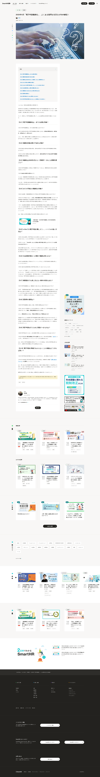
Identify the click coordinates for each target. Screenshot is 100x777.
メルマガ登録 (92, 3)
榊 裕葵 (19, 17)
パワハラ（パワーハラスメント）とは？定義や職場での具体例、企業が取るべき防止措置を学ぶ (76, 478)
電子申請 (23, 382)
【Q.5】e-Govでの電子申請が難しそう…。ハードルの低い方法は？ (32, 85)
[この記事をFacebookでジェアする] (12, 31)
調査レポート (49, 628)
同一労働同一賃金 (73, 451)
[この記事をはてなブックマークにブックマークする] (12, 37)
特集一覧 (33, 707)
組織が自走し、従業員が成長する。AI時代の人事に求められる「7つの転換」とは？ (77, 356)
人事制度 (77, 331)
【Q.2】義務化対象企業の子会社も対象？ (27, 76)
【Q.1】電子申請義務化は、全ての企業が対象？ (28, 74)
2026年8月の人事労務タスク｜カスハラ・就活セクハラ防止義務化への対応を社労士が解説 (76, 444)
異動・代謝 (35, 697)
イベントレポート (71, 695)
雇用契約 (76, 329)
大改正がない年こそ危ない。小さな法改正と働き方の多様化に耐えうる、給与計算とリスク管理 (27, 478)
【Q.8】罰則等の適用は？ (24, 93)
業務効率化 (24, 485)
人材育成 (73, 325)
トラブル (68, 464)
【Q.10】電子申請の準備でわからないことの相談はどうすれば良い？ (32, 99)
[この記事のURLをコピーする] (12, 40)
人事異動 (66, 331)
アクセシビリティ (42, 771)
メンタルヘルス (72, 327)
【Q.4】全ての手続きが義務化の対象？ (27, 82)
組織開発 (35, 690)
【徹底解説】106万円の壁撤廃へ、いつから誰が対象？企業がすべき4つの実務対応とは (28, 444)
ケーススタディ (33, 3)
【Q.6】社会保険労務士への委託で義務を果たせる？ (29, 87)
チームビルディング (68, 325)
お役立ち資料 (84, 3)
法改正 (20, 382)
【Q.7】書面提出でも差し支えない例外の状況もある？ (30, 90)
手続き (43, 464)
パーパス (71, 333)
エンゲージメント (71, 331)
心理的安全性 (67, 327)
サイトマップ (48, 771)
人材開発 (35, 691)
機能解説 (70, 688)
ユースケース (71, 690)
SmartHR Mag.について (43, 3)
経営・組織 (21, 3)
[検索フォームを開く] (97, 3)
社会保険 (71, 329)
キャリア (52, 690)
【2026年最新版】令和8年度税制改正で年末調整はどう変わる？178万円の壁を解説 (52, 478)
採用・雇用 (35, 695)
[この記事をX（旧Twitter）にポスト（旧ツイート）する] (12, 33)
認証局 (54, 336)
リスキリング (67, 333)
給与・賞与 (27, 483)
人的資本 (78, 327)
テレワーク (54, 628)
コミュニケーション (74, 359)
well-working (53, 691)
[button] (15, 577)
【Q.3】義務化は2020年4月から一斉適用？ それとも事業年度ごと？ (32, 79)
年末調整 (70, 323)
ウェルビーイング (75, 323)
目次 (21, 69)
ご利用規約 (29, 771)
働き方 (27, 3)
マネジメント (67, 329)
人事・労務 (15, 3)
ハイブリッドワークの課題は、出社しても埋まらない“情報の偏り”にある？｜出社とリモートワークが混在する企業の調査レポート (52, 623)
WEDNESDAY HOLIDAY (80, 325)
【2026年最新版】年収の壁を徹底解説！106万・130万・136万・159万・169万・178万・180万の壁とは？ (77, 347)
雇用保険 (80, 329)
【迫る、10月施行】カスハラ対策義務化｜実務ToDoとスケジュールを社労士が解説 (52, 444)
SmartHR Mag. (18, 672)
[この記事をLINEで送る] (12, 35)
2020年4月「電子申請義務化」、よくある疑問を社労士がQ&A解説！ (41, 672)
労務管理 (24, 10)
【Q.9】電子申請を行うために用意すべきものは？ (29, 96)
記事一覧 (37, 407)
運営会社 (25, 771)
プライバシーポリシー (35, 771)
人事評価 (35, 693)
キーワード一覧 (66, 336)
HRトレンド (73, 449)
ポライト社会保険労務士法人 (22, 402)
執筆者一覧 (22, 707)
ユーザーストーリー (72, 691)
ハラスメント (49, 449)
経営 (34, 688)
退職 (80, 331)
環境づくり (44, 609)
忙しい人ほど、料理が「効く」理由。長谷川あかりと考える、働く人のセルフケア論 (77, 366)
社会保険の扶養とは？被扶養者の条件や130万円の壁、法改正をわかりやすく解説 (93, 586)
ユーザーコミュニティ (72, 693)
